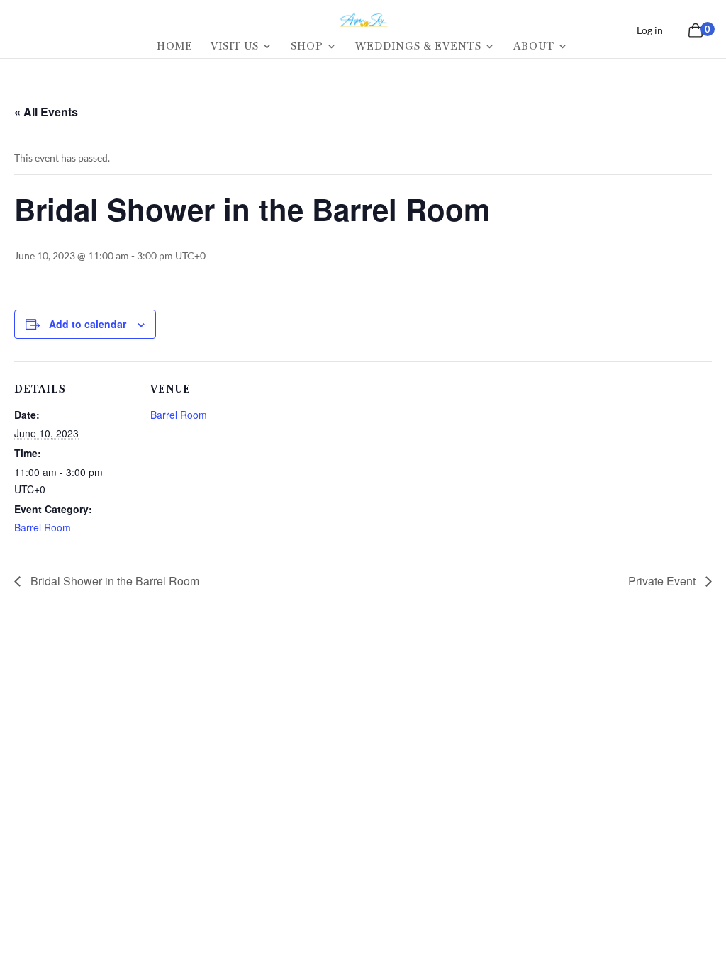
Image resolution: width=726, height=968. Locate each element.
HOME (175, 46)
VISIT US (235, 46)
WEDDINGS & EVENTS (418, 46)
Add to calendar (87, 324)
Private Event (663, 581)
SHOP (307, 46)
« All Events (46, 111)
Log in (650, 30)
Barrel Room (42, 527)
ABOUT (533, 46)
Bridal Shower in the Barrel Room (113, 581)
